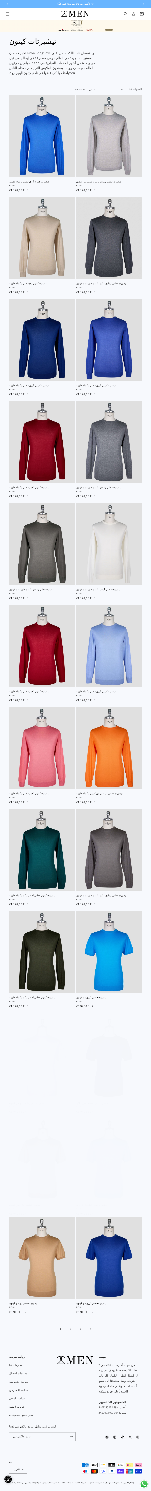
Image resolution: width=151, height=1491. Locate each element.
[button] (8, 14)
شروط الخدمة (17, 1406)
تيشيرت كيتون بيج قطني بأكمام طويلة (28, 283)
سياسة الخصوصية (18, 1381)
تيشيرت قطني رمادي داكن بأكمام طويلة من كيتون (101, 283)
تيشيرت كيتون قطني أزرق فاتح (91, 1205)
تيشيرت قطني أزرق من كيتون (91, 997)
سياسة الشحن (17, 1398)
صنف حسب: (78, 89)
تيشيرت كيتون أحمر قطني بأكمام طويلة (29, 487)
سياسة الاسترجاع (18, 1390)
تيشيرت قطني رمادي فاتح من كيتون (27, 1103)
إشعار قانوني (128, 1482)
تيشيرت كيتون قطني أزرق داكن (92, 1103)
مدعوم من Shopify (30, 1482)
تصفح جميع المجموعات (21, 1415)
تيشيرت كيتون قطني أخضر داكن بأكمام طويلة (32, 895)
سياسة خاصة (65, 1482)
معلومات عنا (15, 1365)
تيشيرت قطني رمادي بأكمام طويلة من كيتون (98, 181)
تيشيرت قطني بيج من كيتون (23, 1303)
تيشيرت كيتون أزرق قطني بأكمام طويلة (29, 181)
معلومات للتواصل (112, 1482)
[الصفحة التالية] (90, 1329)
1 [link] (60, 1329)
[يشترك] (71, 1436)
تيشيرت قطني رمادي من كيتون (25, 1205)
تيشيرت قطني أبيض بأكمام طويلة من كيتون (98, 589)
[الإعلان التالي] (144, 4)
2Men (19, 1482)
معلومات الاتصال (18, 1373)
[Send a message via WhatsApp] (144, 1484)
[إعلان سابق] (7, 4)
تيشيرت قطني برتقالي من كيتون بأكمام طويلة (99, 793)
